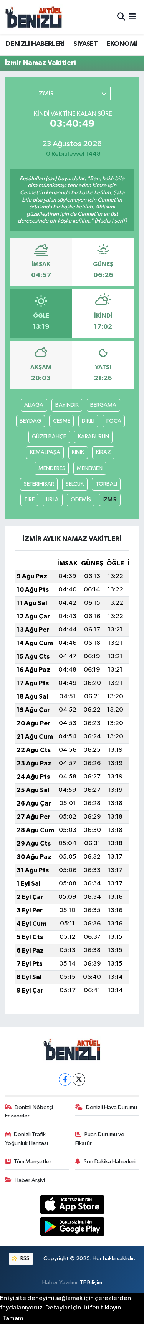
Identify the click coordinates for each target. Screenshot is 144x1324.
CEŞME (61, 421)
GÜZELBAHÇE (49, 436)
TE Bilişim (91, 1282)
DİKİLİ (88, 421)
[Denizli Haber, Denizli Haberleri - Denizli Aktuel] (34, 17)
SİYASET (85, 43)
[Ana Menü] (132, 17)
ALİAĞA (33, 405)
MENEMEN (90, 468)
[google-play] (72, 1228)
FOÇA (113, 421)
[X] (79, 1079)
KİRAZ (103, 452)
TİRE (29, 499)
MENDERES (51, 468)
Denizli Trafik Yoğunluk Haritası (26, 1139)
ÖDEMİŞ (81, 499)
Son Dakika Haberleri (110, 1161)
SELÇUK (75, 484)
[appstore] (72, 1206)
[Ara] (121, 17)
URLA (52, 499)
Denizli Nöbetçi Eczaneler (29, 1111)
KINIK (78, 452)
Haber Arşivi (30, 1180)
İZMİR (110, 499)
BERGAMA (103, 405)
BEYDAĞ (30, 421)
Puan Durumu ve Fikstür (99, 1139)
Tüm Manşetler (32, 1161)
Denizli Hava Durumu (111, 1107)
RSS (24, 1258)
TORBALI (106, 484)
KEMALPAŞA (45, 452)
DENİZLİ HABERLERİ (35, 43)
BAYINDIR (67, 405)
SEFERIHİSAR (39, 484)
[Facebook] (65, 1079)
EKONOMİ (122, 43)
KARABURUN (93, 436)
